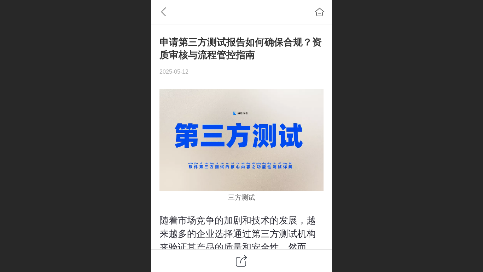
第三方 (265, 234)
